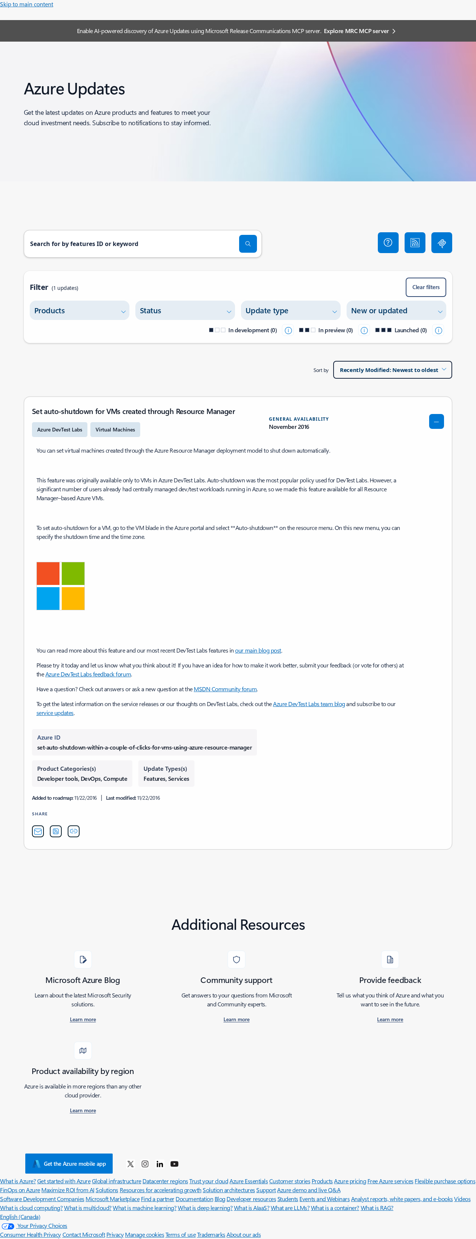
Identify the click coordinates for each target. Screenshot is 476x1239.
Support (266, 1190)
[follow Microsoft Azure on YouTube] (174, 1163)
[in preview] (364, 330)
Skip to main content (26, 4)
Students (287, 1199)
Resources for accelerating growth (161, 1190)
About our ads (243, 1234)
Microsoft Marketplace (112, 1199)
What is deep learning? (205, 1207)
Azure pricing (350, 1181)
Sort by (321, 369)
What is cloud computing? (31, 1207)
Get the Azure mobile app (75, 1163)
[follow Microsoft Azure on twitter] (130, 1163)
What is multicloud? (88, 1207)
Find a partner (157, 1199)
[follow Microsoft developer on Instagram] (145, 1163)
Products (322, 1181)
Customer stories (289, 1181)
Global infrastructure (116, 1181)
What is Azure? (18, 1181)
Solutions (107, 1190)
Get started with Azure (63, 1181)
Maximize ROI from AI (67, 1190)
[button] (388, 242)
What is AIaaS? (251, 1207)
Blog (220, 1199)
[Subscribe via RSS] (415, 242)
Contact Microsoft (83, 1234)
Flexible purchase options (445, 1181)
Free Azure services (390, 1181)
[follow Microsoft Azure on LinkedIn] (159, 1163)
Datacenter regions (165, 1181)
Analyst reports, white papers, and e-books (402, 1199)
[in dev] (288, 330)
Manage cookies (144, 1234)
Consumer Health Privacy (30, 1234)
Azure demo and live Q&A (308, 1190)
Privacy (115, 1234)
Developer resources (251, 1199)
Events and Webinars (324, 1199)
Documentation (194, 1199)
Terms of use (180, 1234)
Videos (462, 1199)
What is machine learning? (144, 1207)
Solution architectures (229, 1190)
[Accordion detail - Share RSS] (56, 831)
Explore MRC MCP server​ (356, 31)
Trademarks (211, 1234)
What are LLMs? (290, 1207)
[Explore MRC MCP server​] (441, 242)
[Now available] (438, 330)
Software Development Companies (42, 1199)
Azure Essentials (248, 1181)
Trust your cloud (208, 1181)
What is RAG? (377, 1207)
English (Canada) (20, 1216)
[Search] (248, 244)
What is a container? (335, 1207)
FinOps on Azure (20, 1190)
